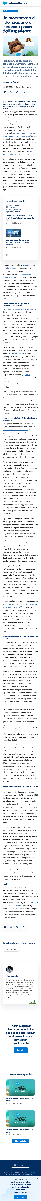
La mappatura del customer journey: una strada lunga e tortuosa (17, 242)
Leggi (8, 997)
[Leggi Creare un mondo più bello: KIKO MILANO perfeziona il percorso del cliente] (13, 209)
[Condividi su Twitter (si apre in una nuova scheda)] (11, 92)
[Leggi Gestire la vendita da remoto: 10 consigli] (20, 1087)
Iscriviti (20, 1050)
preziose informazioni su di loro (15, 430)
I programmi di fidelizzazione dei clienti (19, 309)
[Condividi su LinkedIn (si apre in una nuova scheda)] (5, 92)
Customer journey (10, 11)
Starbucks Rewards (16, 353)
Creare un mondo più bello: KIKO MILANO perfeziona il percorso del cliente (20, 218)
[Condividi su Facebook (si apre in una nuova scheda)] (17, 92)
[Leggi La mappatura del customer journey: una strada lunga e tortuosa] (13, 233)
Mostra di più (20, 1141)
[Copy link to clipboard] (23, 92)
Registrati (20, 1197)
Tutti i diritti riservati (29, 1172)
